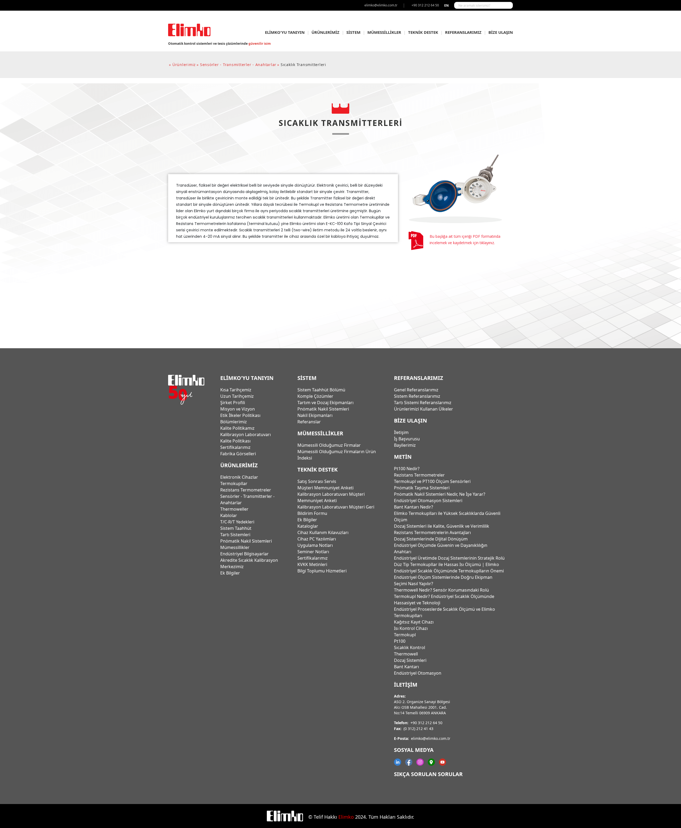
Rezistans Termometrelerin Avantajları (432, 532)
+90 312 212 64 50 (426, 722)
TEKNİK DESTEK (423, 32)
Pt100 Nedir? (407, 469)
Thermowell (406, 654)
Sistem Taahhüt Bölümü (321, 390)
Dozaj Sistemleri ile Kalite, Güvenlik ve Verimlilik (441, 526)
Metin (403, 456)
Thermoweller (234, 509)
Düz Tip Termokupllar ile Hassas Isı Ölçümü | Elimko (446, 564)
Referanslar (309, 422)
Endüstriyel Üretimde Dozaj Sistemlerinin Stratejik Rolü (449, 558)
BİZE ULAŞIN (500, 32)
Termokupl (405, 635)
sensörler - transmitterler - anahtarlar (238, 64)
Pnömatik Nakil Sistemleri (246, 541)
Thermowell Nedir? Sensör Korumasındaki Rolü (441, 590)
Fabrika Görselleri (238, 454)
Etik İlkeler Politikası (240, 415)
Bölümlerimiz (233, 422)
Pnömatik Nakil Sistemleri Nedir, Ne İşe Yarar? (439, 494)
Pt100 (399, 641)
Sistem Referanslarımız (417, 396)
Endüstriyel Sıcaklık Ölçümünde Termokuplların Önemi (449, 571)
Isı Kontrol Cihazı (411, 628)
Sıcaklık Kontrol (409, 647)
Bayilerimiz (405, 445)
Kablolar (228, 515)
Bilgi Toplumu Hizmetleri (322, 571)
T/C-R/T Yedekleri (237, 522)
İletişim (401, 432)
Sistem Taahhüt (235, 528)
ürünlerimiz (184, 64)
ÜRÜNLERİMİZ (325, 32)
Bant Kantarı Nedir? (413, 507)
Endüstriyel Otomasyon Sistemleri (428, 500)
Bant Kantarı (406, 667)
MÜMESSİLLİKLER (384, 32)
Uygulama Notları (315, 545)
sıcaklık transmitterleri (303, 64)
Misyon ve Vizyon (237, 409)
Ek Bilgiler (230, 573)
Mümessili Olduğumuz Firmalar (329, 445)
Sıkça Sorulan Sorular (428, 774)
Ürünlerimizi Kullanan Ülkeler (423, 409)
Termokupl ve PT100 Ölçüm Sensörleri (432, 481)
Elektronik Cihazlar (239, 477)
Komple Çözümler (315, 396)
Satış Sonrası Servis (316, 481)
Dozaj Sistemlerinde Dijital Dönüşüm (431, 539)
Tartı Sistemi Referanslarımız (422, 402)
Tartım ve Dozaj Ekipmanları (325, 402)
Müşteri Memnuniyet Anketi (325, 488)
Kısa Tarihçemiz (235, 390)
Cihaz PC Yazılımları (316, 539)
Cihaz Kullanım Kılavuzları (322, 532)
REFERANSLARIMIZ (463, 32)
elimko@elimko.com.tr (430, 738)
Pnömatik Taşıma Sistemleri (422, 488)
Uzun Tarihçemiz (237, 396)
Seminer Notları (313, 552)
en (446, 5)
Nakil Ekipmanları (315, 415)
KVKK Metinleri (312, 564)
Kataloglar (307, 526)
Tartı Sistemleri (235, 535)
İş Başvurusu (407, 439)
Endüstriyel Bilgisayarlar (244, 554)
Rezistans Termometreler (245, 490)
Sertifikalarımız (235, 447)
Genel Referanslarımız (416, 390)
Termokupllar (233, 483)
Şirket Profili (232, 402)
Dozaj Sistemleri (410, 660)
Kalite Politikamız (237, 428)
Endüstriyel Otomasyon (417, 673)
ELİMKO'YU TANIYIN (285, 32)
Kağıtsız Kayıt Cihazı (414, 622)
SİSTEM (353, 32)
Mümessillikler (235, 547)
